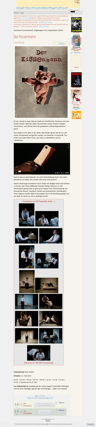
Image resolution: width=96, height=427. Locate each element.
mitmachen (34, 7)
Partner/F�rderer (20, 8)
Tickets (61, 43)
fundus (39, 7)
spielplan (23, 7)
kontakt (59, 8)
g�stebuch (45, 7)
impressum (64, 8)
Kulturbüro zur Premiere (45, 22)
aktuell (18, 7)
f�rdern (51, 7)
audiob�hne (53, 8)
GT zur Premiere (26, 18)
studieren (56, 7)
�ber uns (62, 7)
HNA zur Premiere (44, 26)
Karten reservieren (44, 412)
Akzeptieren (90, 424)
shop (66, 7)
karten (28, 7)
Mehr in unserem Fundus (76, 109)
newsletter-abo (29, 8)
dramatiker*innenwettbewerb (41, 8)
